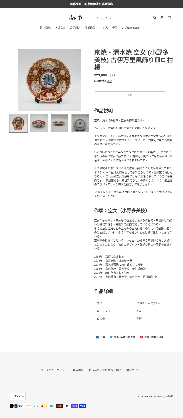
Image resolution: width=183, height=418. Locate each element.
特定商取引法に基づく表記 (105, 370)
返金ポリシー (134, 370)
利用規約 (78, 370)
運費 (109, 80)
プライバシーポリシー (54, 370)
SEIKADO (148, 396)
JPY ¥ (16, 396)
